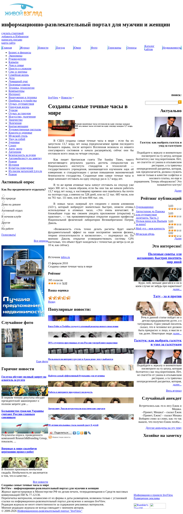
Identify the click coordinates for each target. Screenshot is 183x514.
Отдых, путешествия (21, 103)
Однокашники (145, 206)
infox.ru (65, 257)
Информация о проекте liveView (153, 495)
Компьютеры (16, 90)
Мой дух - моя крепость (150, 228)
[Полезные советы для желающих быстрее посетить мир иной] (174, 280)
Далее (178, 190)
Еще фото (42, 361)
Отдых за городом (20, 113)
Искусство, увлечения (22, 116)
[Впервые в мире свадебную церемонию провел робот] (6, 466)
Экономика (15, 55)
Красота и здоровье (20, 132)
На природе (8, 198)
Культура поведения (21, 167)
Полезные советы (19, 84)
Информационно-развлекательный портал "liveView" (49, 510)
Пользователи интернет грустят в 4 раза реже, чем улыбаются (80, 359)
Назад (51, 301)
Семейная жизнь (19, 74)
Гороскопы (114, 47)
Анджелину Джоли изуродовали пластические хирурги (76, 408)
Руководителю (17, 58)
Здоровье (14, 142)
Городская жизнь (19, 107)
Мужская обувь (145, 234)
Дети (12, 78)
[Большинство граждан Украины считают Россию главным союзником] (6, 432)
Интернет (14, 94)
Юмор (77, 47)
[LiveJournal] (89, 433)
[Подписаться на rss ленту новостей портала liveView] (60, 437)
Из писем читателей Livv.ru (25, 171)
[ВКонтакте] (74, 433)
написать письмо (11, 39)
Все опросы (41, 240)
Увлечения (15, 123)
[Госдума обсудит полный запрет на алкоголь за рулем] (6, 395)
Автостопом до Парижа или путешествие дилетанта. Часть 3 (150, 214)
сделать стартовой (12, 33)
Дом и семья (16, 65)
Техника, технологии (21, 87)
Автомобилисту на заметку (25, 158)
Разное (13, 161)
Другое (5, 222)
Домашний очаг (18, 81)
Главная (7, 47)
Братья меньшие (18, 126)
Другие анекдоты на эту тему (164, 427)
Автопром (15, 151)
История (14, 164)
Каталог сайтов (149, 48)
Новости (43, 47)
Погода (60, 47)
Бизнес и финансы (20, 52)
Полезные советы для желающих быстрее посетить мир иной (159, 258)
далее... (177, 289)
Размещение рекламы (147, 498)
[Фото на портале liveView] (12, 356)
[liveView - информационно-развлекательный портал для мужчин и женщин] (23, 16)
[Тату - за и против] (174, 314)
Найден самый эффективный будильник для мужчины (76, 375)
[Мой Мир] (86, 433)
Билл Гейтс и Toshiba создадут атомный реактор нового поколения (83, 326)
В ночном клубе (11, 216)
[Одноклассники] (82, 433)
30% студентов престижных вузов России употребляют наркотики (82, 342)
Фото (94, 47)
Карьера (13, 62)
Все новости (40, 481)
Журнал (24, 47)
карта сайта (8, 42)
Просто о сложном (20, 68)
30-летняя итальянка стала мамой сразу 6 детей (73, 425)
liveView (53, 97)
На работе (7, 228)
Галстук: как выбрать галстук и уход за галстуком (158, 342)
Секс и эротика (18, 71)
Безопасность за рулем (22, 155)
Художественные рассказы (25, 129)
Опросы (132, 47)
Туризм (13, 110)
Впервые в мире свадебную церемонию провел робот (19, 450)
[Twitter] (78, 433)
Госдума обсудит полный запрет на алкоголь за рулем (23, 378)
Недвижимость (171, 47)
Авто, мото (15, 148)
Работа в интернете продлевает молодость (70, 392)
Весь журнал (174, 390)
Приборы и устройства (23, 100)
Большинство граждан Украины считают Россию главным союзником (22, 414)
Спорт (12, 145)
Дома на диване (11, 204)
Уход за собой (17, 139)
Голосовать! (8, 234)
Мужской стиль (18, 135)
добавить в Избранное (15, 36)
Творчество (16, 119)
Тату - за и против (167, 296)
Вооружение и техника (23, 97)
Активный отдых (12, 210)
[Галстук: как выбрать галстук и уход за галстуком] (168, 136)
